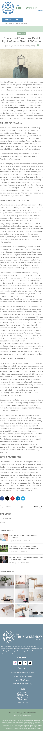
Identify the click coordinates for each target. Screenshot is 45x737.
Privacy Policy (12, 712)
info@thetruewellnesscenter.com (22, 672)
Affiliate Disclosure (31, 712)
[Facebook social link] (2, 498)
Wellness (21, 33)
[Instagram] (25, 663)
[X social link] (7, 498)
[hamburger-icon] (38, 21)
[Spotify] (30, 663)
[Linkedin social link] (18, 498)
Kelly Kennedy (13, 46)
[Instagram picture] (7, 581)
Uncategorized (5, 518)
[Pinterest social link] (12, 498)
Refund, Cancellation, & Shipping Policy (22, 713)
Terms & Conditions (21, 712)
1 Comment (26, 541)
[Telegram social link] (23, 498)
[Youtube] (20, 663)
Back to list (22, 507)
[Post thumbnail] (4, 538)
